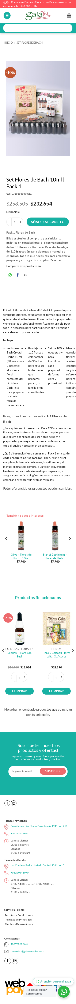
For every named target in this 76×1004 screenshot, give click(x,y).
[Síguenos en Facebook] (7, 803)
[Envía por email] (25, 275)
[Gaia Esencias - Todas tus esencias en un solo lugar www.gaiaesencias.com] (38, 15)
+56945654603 (19, 943)
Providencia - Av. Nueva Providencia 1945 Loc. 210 (39, 826)
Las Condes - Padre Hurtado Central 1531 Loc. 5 (37, 865)
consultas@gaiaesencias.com (27, 951)
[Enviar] (68, 28)
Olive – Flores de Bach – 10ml (21, 556)
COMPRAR (19, 691)
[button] (7, 15)
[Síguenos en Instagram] (13, 803)
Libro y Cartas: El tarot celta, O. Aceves (56, 654)
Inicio (8, 42)
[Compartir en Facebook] (17, 275)
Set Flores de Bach (29, 42)
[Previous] (6, 547)
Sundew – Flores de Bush (19, 654)
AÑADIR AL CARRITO (48, 222)
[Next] (69, 547)
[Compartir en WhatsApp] (10, 275)
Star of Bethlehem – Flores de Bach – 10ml (55, 556)
